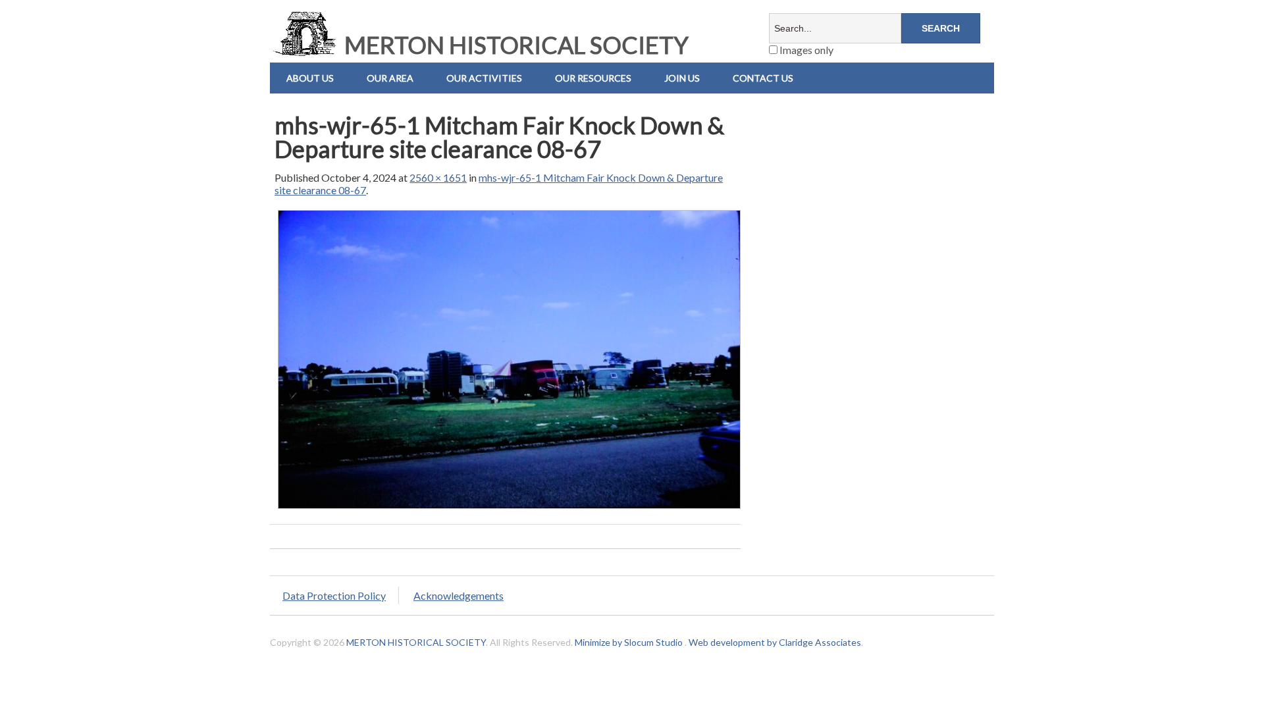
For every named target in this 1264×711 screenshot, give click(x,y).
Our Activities (484, 78)
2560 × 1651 (438, 177)
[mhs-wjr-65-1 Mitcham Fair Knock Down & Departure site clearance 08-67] (509, 508)
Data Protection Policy (334, 595)
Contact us (763, 78)
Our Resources (593, 78)
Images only (805, 49)
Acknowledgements (458, 595)
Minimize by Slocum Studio (629, 642)
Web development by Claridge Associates (775, 642)
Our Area (390, 78)
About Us (310, 78)
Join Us (682, 78)
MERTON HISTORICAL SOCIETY (514, 44)
